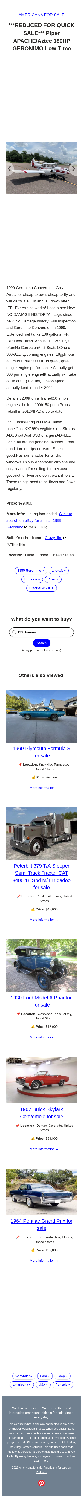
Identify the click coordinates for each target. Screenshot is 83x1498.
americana (20, 1384)
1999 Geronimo (29, 570)
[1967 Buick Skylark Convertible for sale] (41, 1102)
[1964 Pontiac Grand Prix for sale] (41, 1214)
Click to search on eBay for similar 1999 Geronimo (39, 520)
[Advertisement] (41, 97)
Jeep (61, 1376)
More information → (44, 788)
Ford (43, 1376)
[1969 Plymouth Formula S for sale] (41, 741)
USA (42, 1384)
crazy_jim (53, 538)
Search (42, 643)
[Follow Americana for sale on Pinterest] (41, 1485)
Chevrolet (22, 1376)
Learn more (41, 1460)
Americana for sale (41, 14)
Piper (52, 579)
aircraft (57, 570)
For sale (30, 579)
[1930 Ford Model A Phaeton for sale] (41, 991)
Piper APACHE (40, 588)
